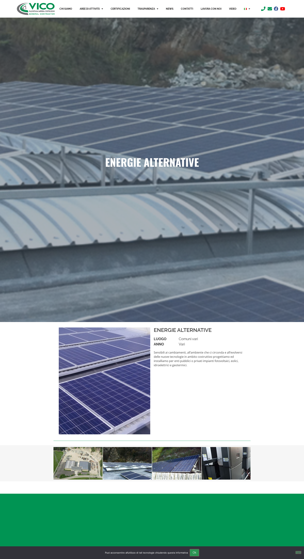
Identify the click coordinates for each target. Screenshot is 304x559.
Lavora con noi (211, 8)
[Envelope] (270, 9)
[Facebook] (276, 9)
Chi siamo (65, 8)
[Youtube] (282, 9)
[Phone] (263, 9)
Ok (194, 552)
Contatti (187, 8)
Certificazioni (120, 8)
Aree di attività (90, 8)
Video (232, 8)
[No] (298, 552)
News (169, 8)
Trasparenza (146, 8)
